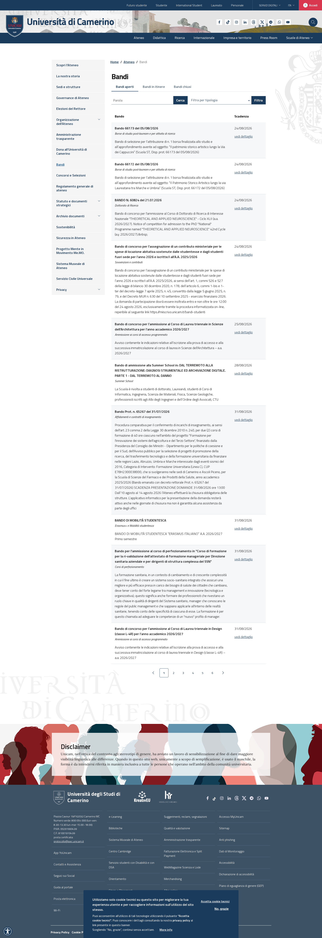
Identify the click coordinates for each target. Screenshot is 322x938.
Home (114, 61)
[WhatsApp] (278, 22)
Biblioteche (115, 828)
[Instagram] (235, 22)
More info (166, 929)
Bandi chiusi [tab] (182, 86)
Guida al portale (63, 887)
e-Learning (115, 816)
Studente (161, 5)
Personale (237, 5)
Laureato (216, 5)
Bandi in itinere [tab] (154, 86)
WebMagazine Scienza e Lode (182, 867)
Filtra (258, 100)
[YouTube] (286, 22)
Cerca (180, 100)
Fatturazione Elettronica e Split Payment (183, 853)
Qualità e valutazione (177, 828)
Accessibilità (226, 862)
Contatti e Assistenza (67, 864)
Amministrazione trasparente (182, 839)
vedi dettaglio (243, 136)
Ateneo (129, 61)
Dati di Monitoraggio (231, 851)
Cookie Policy (80, 932)
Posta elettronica (64, 898)
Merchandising (173, 879)
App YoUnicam (63, 852)
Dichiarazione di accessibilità (236, 874)
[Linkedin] (243, 22)
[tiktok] (226, 22)
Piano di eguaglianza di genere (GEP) (241, 885)
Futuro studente (137, 5)
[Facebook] (218, 22)
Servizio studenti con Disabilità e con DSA (131, 864)
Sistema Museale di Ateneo (126, 839)
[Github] (252, 22)
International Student (189, 5)
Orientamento (117, 879)
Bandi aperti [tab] (125, 86)
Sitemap (224, 828)
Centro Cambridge (120, 851)
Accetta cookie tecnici (215, 901)
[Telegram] (269, 22)
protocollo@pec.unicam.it (69, 841)
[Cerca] (313, 22)
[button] (7, 931)
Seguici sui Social (64, 875)
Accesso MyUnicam (231, 816)
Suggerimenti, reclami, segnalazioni (185, 816)
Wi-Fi (57, 910)
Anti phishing (227, 839)
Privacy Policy (60, 932)
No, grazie (221, 908)
